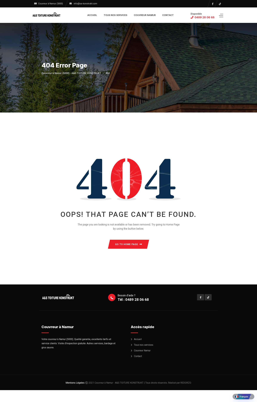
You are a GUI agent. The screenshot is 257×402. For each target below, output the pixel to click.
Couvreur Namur (145, 15)
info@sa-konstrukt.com (85, 3)
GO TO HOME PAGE (126, 244)
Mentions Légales (75, 382)
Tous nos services (115, 15)
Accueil (92, 15)
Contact (168, 15)
